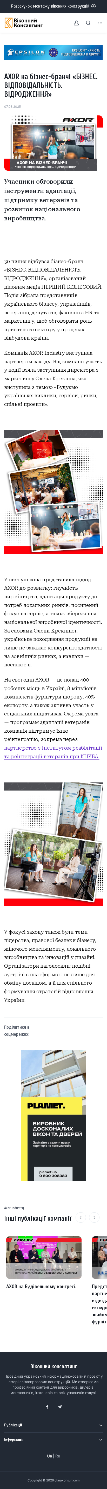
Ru (57, 1456)
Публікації (13, 1425)
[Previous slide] (81, 1217)
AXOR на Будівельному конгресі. (41, 1286)
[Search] (85, 22)
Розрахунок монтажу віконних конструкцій (50, 6)
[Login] (73, 22)
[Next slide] (94, 1217)
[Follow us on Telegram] (60, 1407)
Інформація (14, 1439)
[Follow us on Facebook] (47, 1407)
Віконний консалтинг (53, 1366)
